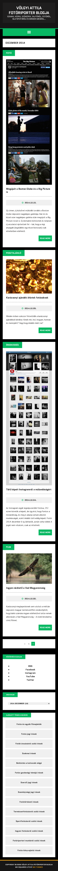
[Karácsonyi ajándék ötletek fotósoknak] (29, 291)
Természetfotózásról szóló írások (29, 811)
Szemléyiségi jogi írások (29, 792)
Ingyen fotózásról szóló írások (29, 831)
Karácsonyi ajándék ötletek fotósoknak (27, 297)
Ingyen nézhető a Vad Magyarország (25, 588)
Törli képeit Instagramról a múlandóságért (28, 489)
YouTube (30, 676)
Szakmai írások (29, 753)
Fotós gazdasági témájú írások (29, 772)
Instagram (30, 672)
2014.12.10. (30, 202)
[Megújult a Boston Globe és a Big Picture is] (29, 183)
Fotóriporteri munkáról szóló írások (29, 840)
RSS (30, 666)
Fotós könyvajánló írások (29, 850)
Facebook (30, 669)
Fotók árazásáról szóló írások (29, 743)
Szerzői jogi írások (29, 782)
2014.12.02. (30, 598)
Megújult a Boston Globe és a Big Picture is (28, 190)
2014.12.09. (30, 308)
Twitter (30, 679)
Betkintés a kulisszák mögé (29, 763)
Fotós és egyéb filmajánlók (29, 724)
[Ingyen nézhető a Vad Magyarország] (29, 582)
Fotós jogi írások (29, 734)
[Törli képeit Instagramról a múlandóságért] (29, 483)
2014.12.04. (30, 500)
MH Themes (38, 867)
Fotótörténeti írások (29, 802)
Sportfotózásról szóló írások (29, 821)
